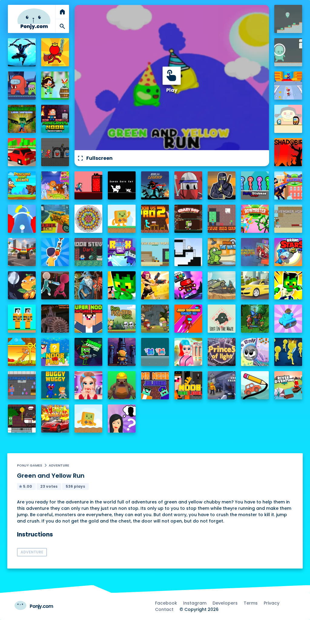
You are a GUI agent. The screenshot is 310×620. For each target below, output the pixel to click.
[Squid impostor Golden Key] (288, 119)
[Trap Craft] (288, 285)
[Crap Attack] (188, 185)
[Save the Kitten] (22, 352)
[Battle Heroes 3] (88, 285)
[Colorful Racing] (55, 219)
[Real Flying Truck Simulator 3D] (22, 252)
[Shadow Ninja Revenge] (22, 52)
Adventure (59, 465)
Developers (225, 603)
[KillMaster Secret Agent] (288, 185)
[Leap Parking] (55, 418)
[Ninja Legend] (155, 185)
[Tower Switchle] (22, 219)
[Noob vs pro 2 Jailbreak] (155, 219)
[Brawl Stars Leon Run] (288, 252)
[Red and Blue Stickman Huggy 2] (55, 152)
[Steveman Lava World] (88, 185)
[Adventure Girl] (55, 85)
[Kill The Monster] (288, 85)
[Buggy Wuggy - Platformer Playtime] (55, 385)
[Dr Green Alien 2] (288, 52)
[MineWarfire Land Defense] (22, 119)
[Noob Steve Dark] (88, 252)
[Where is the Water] (222, 252)
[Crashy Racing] (22, 152)
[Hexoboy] (188, 252)
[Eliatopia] (255, 319)
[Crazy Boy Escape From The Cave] (188, 219)
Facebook (166, 603)
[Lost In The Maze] (222, 319)
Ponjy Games (29, 465)
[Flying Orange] (22, 285)
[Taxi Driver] (255, 285)
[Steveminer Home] (288, 219)
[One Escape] (222, 385)
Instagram (194, 603)
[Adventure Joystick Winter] (88, 418)
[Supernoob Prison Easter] (22, 385)
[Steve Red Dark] (222, 219)
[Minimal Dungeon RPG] (255, 252)
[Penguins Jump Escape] (22, 185)
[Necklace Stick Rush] (55, 252)
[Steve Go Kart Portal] (155, 252)
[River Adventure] (288, 385)
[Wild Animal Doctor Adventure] (55, 185)
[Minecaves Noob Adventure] (55, 119)
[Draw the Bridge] (255, 385)
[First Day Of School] (188, 352)
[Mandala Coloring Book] (88, 219)
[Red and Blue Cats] (155, 352)
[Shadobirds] (288, 152)
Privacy (271, 603)
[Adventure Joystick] (122, 219)
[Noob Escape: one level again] (188, 385)
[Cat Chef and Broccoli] (22, 418)
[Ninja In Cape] (222, 185)
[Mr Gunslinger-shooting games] (155, 285)
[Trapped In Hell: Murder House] (55, 319)
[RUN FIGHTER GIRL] (122, 319)
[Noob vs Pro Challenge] (122, 285)
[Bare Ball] (255, 352)
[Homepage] (34, 18)
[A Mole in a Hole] (122, 385)
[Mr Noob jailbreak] (155, 385)
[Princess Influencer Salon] (88, 385)
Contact (164, 609)
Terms (251, 603)
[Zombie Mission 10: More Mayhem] (155, 319)
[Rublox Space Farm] (122, 252)
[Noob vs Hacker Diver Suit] (22, 319)
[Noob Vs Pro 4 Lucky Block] (55, 352)
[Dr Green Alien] (288, 19)
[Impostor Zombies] (22, 85)
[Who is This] (122, 418)
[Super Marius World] (188, 285)
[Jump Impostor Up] (188, 319)
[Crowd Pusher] (288, 352)
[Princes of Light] (222, 352)
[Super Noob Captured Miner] (88, 319)
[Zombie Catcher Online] (88, 352)
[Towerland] (122, 352)
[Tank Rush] (288, 319)
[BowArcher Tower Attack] (255, 219)
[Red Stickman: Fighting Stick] (55, 52)
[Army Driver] (222, 285)
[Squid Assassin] (55, 285)
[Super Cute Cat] (122, 185)
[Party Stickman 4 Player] (255, 185)
